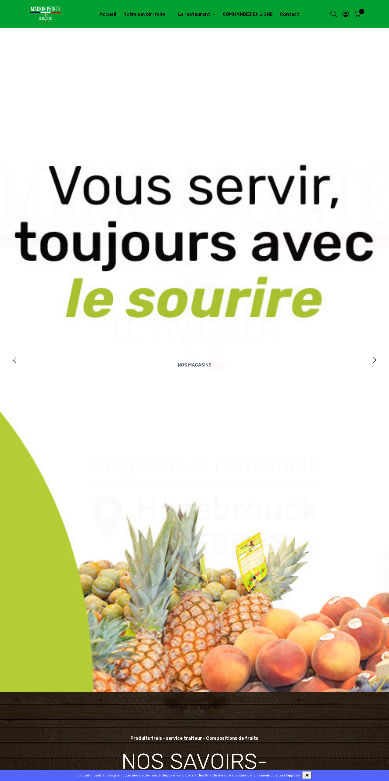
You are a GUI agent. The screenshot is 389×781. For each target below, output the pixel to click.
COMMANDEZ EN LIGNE (248, 14)
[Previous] (14, 360)
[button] (346, 14)
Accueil (107, 14)
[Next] (374, 360)
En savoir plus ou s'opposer (277, 775)
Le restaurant (194, 14)
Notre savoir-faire (144, 14)
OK (307, 775)
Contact (289, 14)
